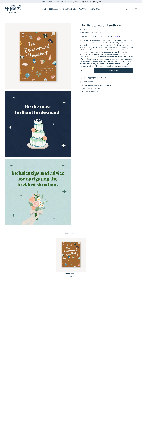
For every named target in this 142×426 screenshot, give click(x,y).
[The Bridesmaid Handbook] (71, 255)
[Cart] (136, 9)
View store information (90, 91)
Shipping (83, 32)
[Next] (136, 2)
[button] (44, 9)
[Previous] (6, 2)
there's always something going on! (87, 1)
